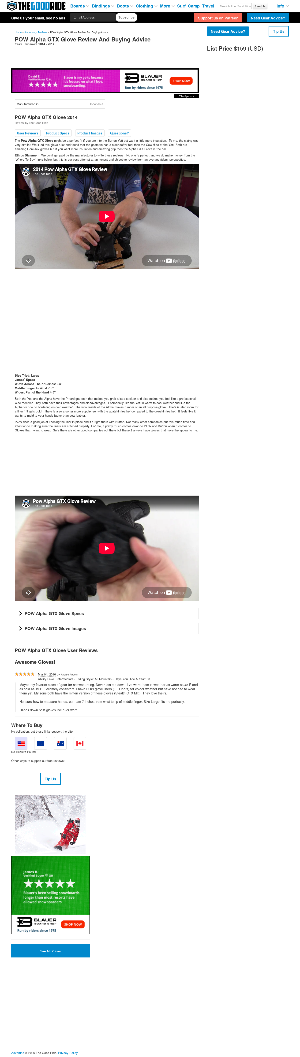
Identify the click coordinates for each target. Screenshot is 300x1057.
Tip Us (279, 31)
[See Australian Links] (60, 743)
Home (18, 32)
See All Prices (50, 951)
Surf (181, 5)
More (165, 5)
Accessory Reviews (35, 32)
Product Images (89, 133)
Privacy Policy (68, 1052)
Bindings (101, 5)
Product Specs (58, 133)
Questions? (119, 133)
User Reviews (27, 133)
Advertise (17, 1052)
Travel (208, 5)
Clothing (145, 5)
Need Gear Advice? (228, 31)
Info (281, 5)
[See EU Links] (40, 743)
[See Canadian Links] (80, 743)
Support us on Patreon (218, 18)
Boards (78, 5)
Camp (194, 5)
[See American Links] (21, 743)
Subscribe (126, 17)
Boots (123, 5)
